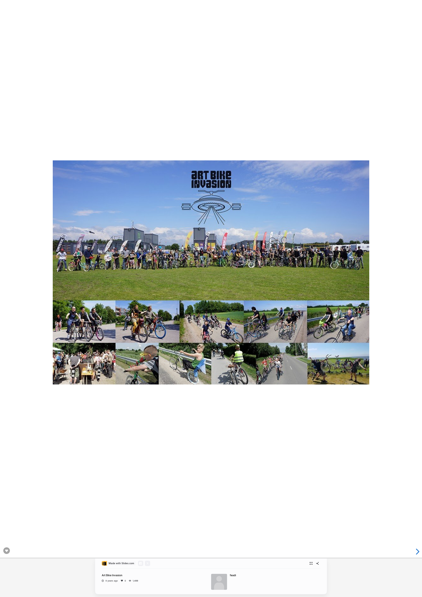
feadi (233, 575)
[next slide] (417, 552)
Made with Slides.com (121, 563)
